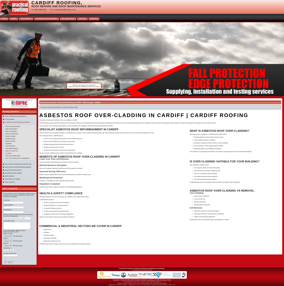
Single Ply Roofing (11, 134)
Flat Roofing (9, 119)
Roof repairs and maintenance (15, 116)
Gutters (8, 153)
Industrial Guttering (12, 179)
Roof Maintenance (11, 148)
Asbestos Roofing (11, 151)
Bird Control (10, 176)
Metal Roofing (10, 141)
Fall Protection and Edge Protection (18, 164)
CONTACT (94, 18)
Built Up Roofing (11, 131)
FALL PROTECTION (68, 18)
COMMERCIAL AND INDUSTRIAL (46, 18)
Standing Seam (10, 138)
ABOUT (13, 18)
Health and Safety (11, 129)
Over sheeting (10, 146)
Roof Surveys (10, 182)
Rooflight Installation (13, 170)
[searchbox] (17, 218)
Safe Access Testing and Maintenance (18, 167)
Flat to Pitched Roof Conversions (17, 158)
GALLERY (82, 18)
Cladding (8, 143)
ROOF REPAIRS (26, 18)
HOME (4, 18)
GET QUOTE (8, 262)
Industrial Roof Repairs (13, 173)
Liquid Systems (10, 136)
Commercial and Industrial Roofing (17, 122)
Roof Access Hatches (12, 126)
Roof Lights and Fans (12, 155)
